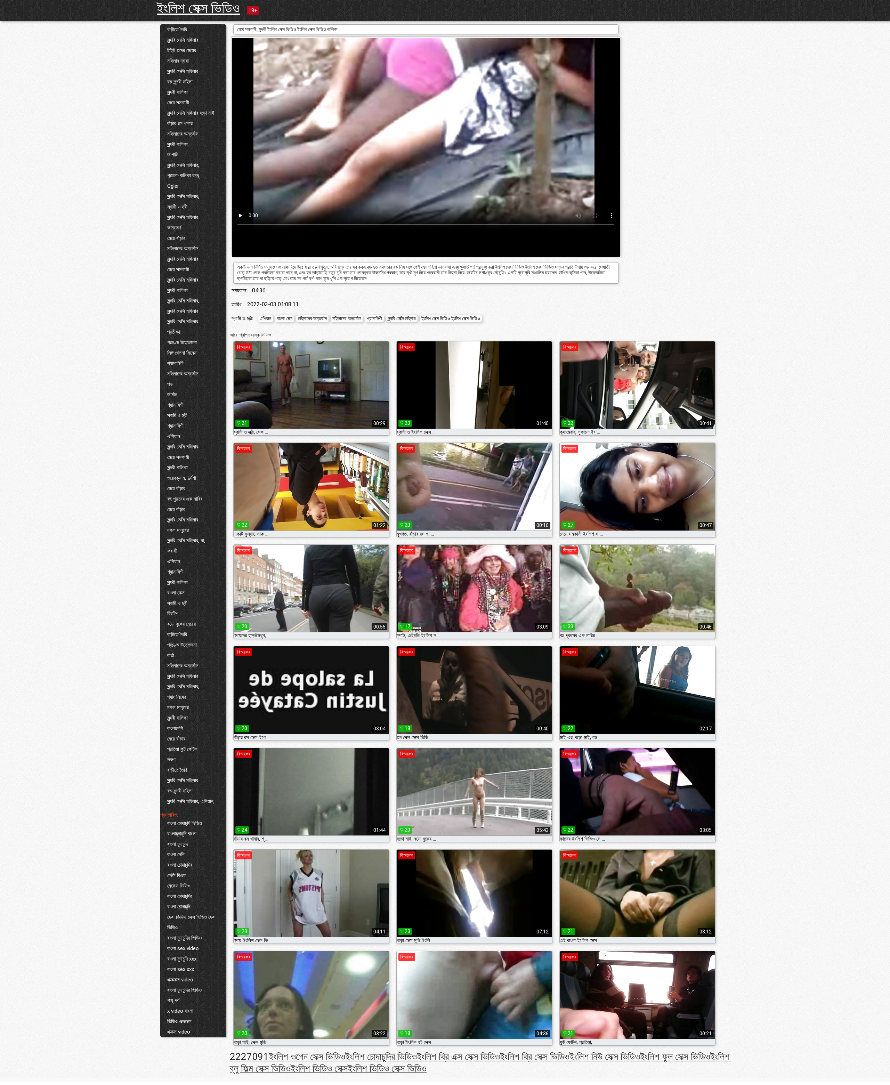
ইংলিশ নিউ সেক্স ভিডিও (604, 1056)
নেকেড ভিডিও (178, 886)
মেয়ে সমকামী (178, 102)
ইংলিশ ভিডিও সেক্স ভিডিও (387, 1068)
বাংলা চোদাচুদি (178, 907)
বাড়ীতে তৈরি (177, 29)
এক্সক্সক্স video (180, 980)
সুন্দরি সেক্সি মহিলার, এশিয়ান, (191, 801)
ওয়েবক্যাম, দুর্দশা (181, 478)
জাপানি (172, 155)
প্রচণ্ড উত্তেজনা (182, 342)
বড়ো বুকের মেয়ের (181, 624)
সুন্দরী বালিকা (177, 92)
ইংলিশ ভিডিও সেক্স (319, 1068)
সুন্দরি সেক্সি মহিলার (182, 40)
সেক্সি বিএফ (176, 875)
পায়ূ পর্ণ (173, 1000)
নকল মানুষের (178, 530)
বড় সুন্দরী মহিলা (180, 82)
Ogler (173, 186)
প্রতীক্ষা (173, 332)
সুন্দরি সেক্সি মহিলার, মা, (186, 540)
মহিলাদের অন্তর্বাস (183, 134)
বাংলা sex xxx (180, 969)
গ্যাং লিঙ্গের (176, 697)
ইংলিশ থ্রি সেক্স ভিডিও (534, 1056)
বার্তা (170, 655)
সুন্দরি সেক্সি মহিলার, (183, 165)
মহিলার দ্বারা (178, 61)
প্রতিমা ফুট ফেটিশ (182, 749)
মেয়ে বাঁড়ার (176, 238)
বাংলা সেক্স (176, 593)
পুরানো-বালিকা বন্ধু (183, 175)
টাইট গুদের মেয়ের (181, 50)
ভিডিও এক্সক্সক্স (179, 1021)
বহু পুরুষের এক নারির (184, 499)
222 (238, 1056)
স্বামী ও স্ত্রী (177, 207)
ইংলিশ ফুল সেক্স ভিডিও (675, 1056)
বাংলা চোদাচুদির (179, 865)
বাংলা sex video (183, 948)
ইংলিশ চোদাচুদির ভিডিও (381, 1056)
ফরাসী (172, 551)
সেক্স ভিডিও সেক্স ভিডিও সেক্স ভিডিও (191, 922)
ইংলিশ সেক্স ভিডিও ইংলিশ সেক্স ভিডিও (450, 318)
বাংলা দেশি (176, 854)
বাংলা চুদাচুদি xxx (181, 959)
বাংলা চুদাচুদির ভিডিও (184, 938)
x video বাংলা (180, 1011)
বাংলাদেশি (175, 728)
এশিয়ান (173, 436)
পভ (169, 384)
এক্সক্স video (178, 1032)
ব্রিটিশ (172, 613)
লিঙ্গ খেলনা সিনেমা (182, 353)
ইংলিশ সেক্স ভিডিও (198, 8)
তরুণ (171, 759)
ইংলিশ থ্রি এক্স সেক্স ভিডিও (458, 1056)
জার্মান (172, 394)
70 (252, 1056)
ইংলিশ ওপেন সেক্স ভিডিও (307, 1056)
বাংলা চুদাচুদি (177, 844)
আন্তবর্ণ (174, 228)
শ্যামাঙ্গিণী (175, 363)
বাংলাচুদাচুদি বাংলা (181, 834)
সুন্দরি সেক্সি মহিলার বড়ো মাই (191, 113)
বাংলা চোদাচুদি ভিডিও (184, 823)
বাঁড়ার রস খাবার (180, 123)
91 (263, 1056)
